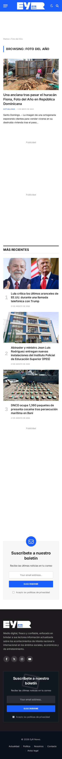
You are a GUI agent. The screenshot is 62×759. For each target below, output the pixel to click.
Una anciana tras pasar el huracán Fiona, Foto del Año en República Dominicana (30, 99)
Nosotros (38, 746)
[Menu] (5, 6)
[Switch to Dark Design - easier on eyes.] (51, 5)
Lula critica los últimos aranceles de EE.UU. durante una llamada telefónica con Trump (34, 297)
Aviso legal (32, 750)
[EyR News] (31, 6)
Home (6, 39)
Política (26, 746)
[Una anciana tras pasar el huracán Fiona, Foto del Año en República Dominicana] (31, 74)
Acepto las (32, 592)
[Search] (57, 6)
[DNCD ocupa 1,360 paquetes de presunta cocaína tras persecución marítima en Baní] (31, 385)
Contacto (52, 746)
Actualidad (14, 746)
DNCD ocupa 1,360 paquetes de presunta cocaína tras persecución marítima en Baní (34, 409)
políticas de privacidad (38, 592)
